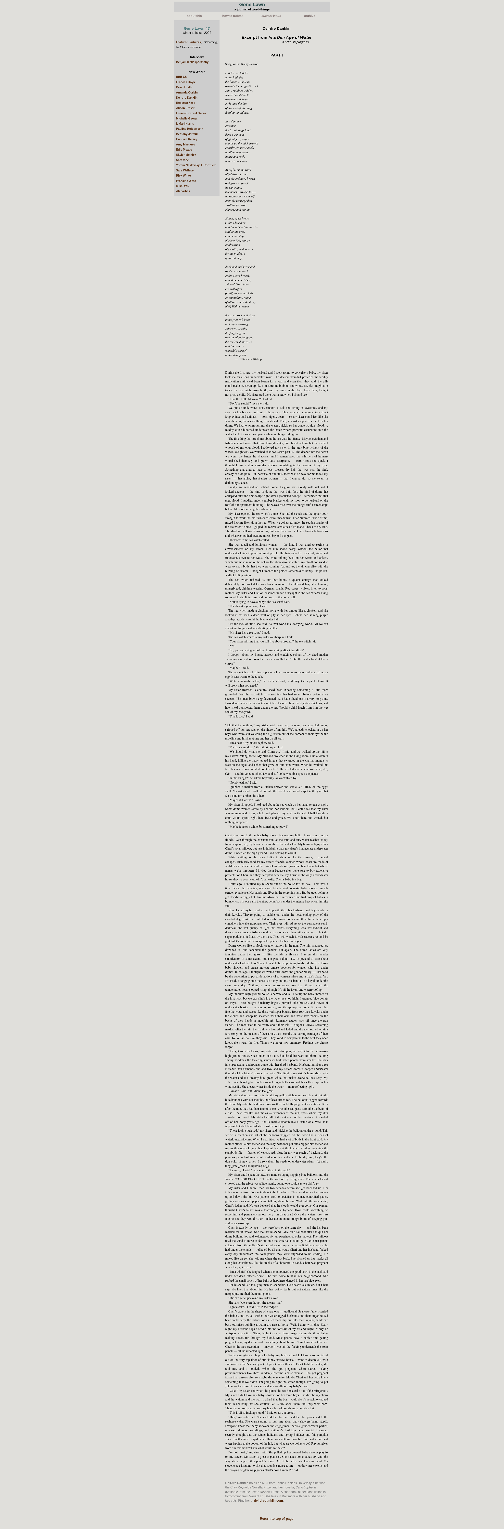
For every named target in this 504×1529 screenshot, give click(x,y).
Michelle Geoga (186, 118)
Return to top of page (276, 1519)
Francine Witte (186, 180)
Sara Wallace (185, 170)
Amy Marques (185, 144)
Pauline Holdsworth (189, 128)
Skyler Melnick (186, 154)
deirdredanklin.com (268, 1500)
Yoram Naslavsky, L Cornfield (196, 165)
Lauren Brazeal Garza (191, 113)
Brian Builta (184, 87)
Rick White (183, 175)
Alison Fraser (185, 108)
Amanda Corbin (187, 92)
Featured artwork (188, 42)
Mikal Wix (182, 186)
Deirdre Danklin (186, 97)
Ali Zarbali (183, 191)
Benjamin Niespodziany (192, 62)
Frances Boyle (186, 82)
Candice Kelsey (186, 139)
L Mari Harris (185, 123)
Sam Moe (182, 160)
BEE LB (181, 76)
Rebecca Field (185, 102)
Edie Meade (184, 149)
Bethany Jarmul (187, 134)
